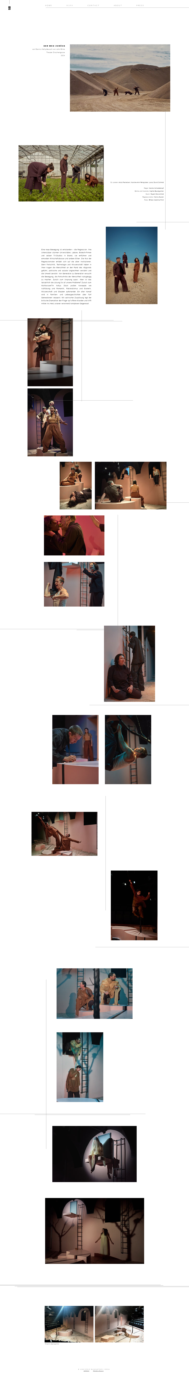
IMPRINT (86, 1371)
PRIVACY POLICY (98, 1371)
